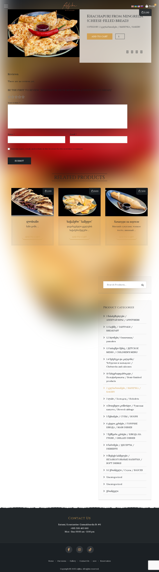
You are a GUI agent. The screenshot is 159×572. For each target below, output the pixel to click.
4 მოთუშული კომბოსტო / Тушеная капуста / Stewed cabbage (124, 407)
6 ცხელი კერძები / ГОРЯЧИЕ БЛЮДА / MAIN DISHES (121, 425)
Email (73, 134)
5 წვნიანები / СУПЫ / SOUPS (122, 416)
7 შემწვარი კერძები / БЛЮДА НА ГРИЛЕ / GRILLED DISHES (123, 436)
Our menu (61, 561)
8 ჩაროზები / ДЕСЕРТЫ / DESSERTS (120, 447)
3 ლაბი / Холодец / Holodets (122, 398)
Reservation (105, 561)
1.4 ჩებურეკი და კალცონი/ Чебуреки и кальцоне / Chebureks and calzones (120, 363)
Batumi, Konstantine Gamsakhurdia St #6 (79, 524)
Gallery (73, 561)
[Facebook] (68, 549)
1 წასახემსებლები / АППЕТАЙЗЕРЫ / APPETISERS (122, 318)
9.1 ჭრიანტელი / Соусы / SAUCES (124, 470)
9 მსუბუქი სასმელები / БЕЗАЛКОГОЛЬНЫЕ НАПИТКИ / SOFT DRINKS (124, 459)
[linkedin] (136, 52)
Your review (14, 103)
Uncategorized (114, 477)
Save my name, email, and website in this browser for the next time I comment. (47, 149)
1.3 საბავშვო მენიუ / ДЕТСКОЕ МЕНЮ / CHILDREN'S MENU (122, 350)
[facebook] (127, 52)
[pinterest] (141, 52)
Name (11, 134)
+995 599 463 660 (79, 528)
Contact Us (84, 561)
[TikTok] (90, 549)
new (95, 561)
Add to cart (100, 36)
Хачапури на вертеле (126, 222)
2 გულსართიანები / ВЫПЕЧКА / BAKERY (119, 27)
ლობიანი (32, 222)
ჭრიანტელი (112, 491)
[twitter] (132, 52)
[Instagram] (79, 549)
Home (51, 561)
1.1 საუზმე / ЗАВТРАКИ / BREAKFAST (119, 329)
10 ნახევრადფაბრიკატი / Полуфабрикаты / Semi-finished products (123, 377)
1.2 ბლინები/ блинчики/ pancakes (120, 339)
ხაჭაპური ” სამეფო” (79, 222)
